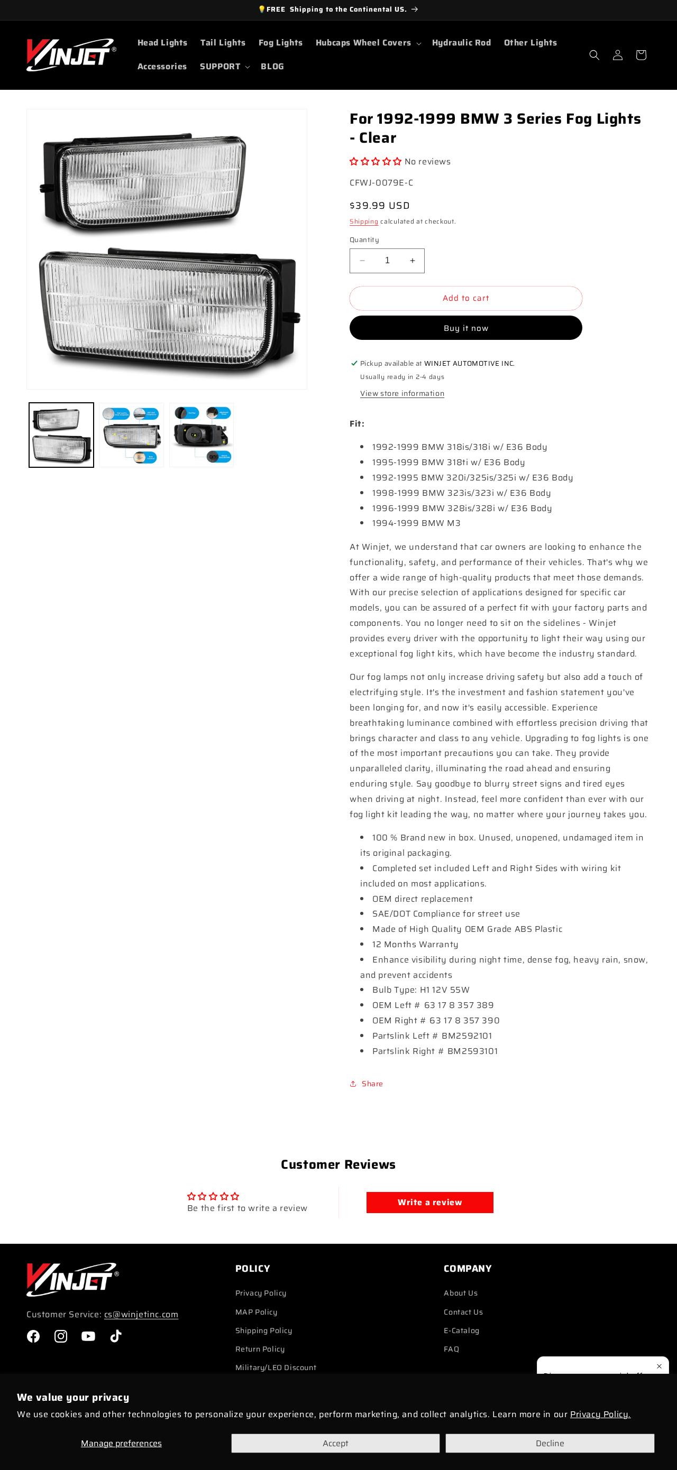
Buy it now (466, 328)
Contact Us (463, 1312)
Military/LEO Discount (276, 1367)
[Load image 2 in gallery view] (131, 435)
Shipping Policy (263, 1330)
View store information (402, 393)
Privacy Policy (261, 1293)
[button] (367, 43)
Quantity (364, 240)
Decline (550, 1443)
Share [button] (372, 1083)
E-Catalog (461, 1330)
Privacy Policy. (600, 1414)
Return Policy (260, 1349)
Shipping (364, 221)
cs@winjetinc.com (141, 1314)
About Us (461, 1293)
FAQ (451, 1349)
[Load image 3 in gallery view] (201, 435)
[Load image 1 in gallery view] (61, 435)
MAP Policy (256, 1312)
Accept (336, 1443)
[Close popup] (659, 1366)
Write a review (430, 1202)
